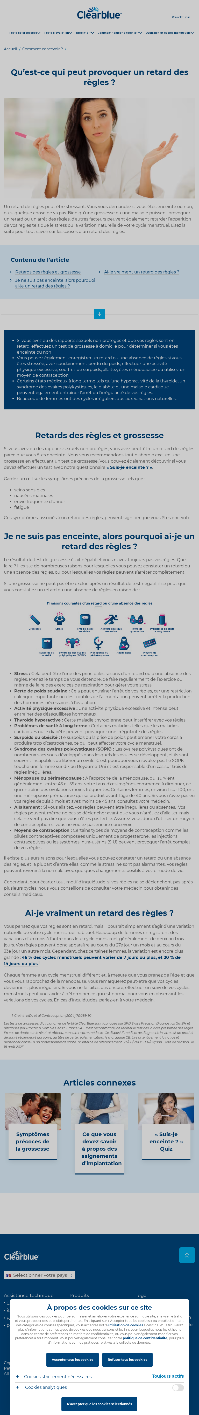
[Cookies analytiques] (19, 1388)
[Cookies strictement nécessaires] (19, 1377)
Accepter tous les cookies (72, 1360)
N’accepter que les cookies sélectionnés (99, 1404)
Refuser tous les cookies (127, 1360)
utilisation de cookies (126, 1325)
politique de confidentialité (145, 1338)
